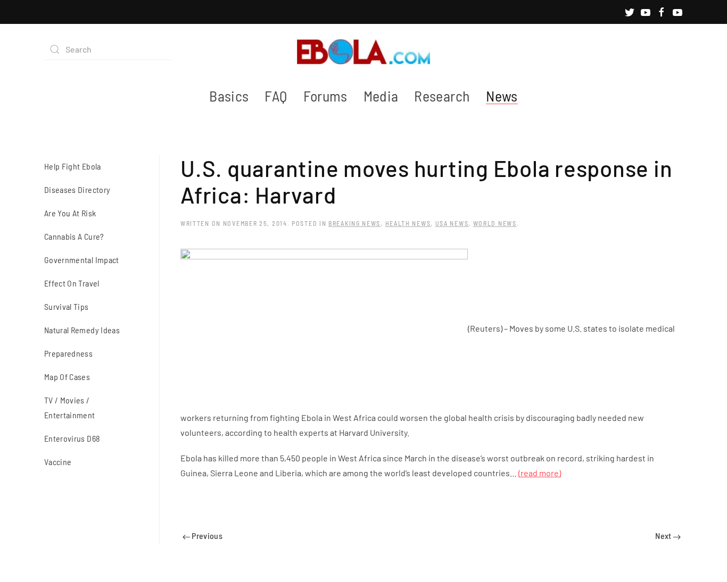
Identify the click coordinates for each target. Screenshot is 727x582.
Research (442, 96)
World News (495, 223)
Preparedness (68, 353)
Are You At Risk (70, 213)
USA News (452, 223)
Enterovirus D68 (72, 438)
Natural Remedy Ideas (82, 330)
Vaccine (57, 462)
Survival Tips (66, 306)
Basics (229, 96)
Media (381, 96)
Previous (206, 535)
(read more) (539, 473)
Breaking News (354, 223)
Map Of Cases (67, 377)
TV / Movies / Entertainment (69, 407)
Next (664, 535)
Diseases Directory (77, 189)
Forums (325, 96)
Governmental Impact (81, 260)
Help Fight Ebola (72, 166)
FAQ (276, 96)
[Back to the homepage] (363, 49)
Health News (408, 223)
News (501, 96)
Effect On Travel (72, 283)
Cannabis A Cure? (74, 236)
